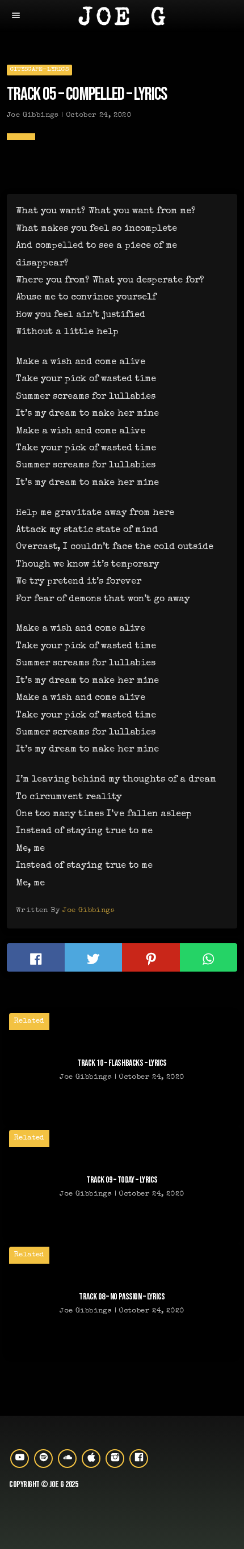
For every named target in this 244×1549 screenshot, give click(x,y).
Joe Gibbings (88, 910)
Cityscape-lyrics (39, 69)
